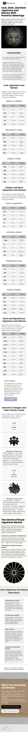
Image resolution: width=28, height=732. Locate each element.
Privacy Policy (4, 728)
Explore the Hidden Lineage (11, 399)
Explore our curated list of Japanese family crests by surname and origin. (14, 668)
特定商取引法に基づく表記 (6, 729)
